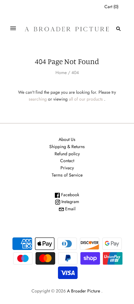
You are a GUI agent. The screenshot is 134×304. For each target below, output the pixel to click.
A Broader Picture (83, 291)
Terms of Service (67, 175)
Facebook (69, 195)
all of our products (86, 99)
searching (38, 99)
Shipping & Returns (67, 146)
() (111, 6)
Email (69, 209)
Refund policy (67, 154)
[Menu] (13, 28)
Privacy (67, 168)
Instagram (69, 201)
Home (61, 72)
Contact (67, 160)
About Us (67, 139)
